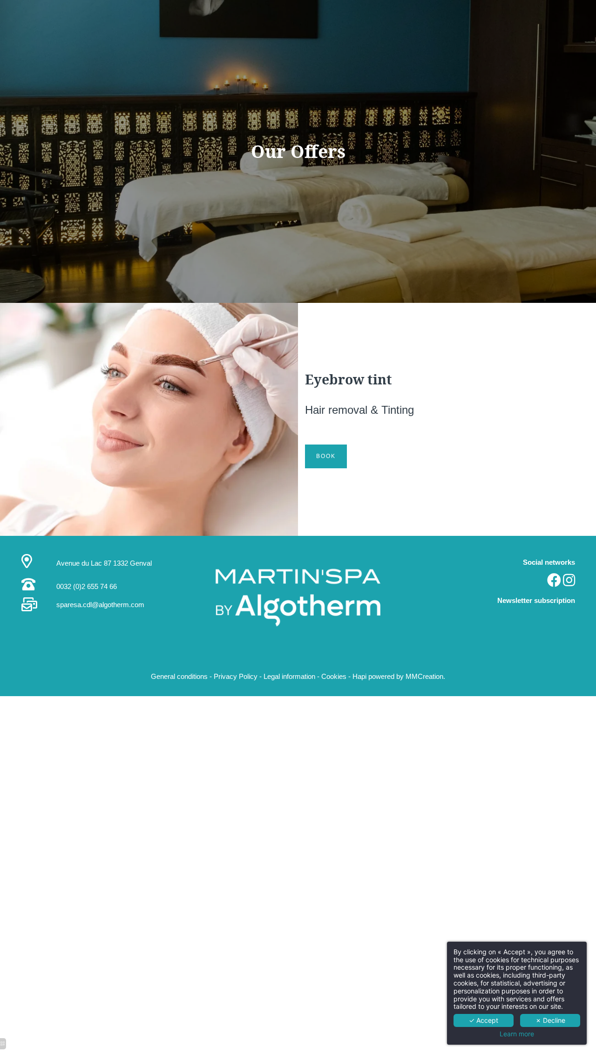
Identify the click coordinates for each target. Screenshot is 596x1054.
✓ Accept (483, 1020)
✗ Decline (550, 1020)
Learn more (517, 1034)
